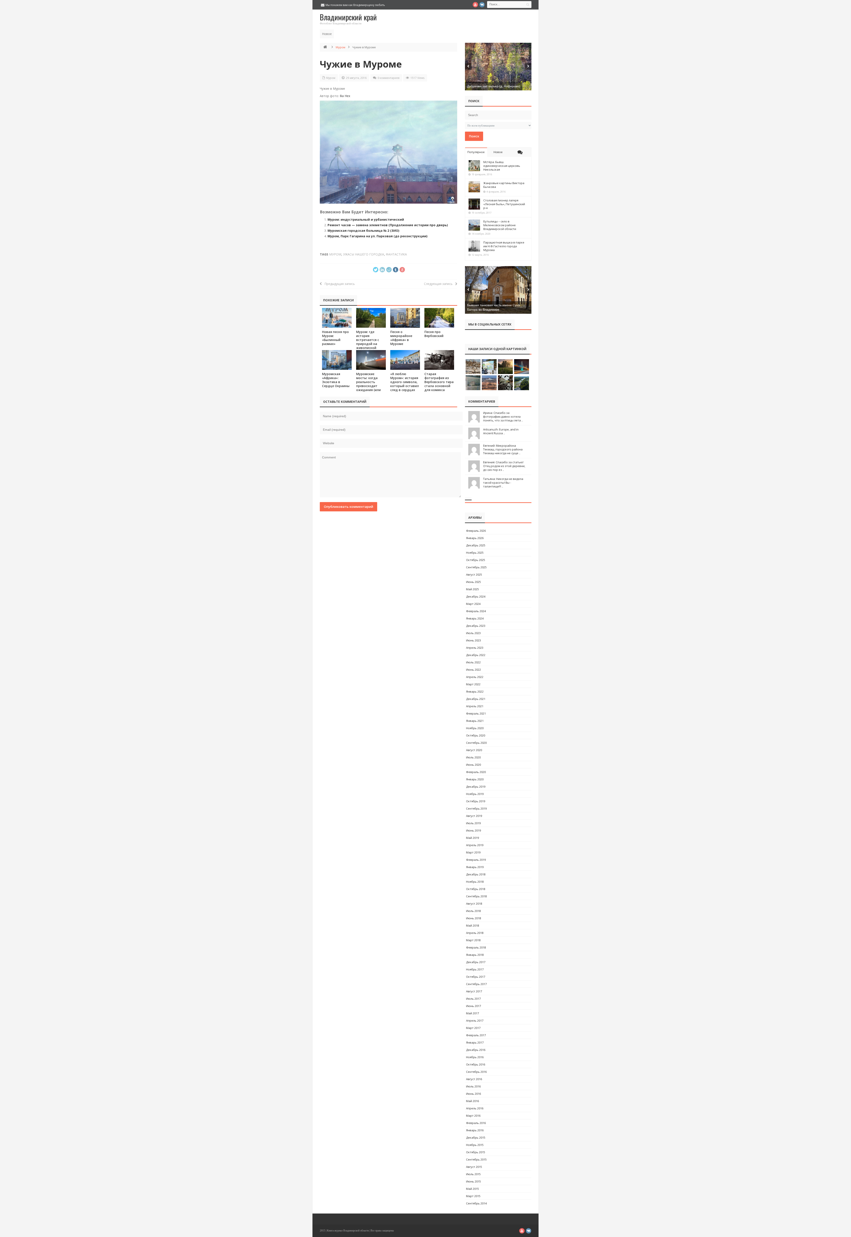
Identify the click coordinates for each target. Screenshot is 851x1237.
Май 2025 (472, 589)
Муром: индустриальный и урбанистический (366, 219)
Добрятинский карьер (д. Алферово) (493, 86)
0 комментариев (388, 78)
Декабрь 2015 (475, 1138)
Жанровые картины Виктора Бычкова (503, 185)
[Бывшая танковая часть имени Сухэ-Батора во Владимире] (498, 290)
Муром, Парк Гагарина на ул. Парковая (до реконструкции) (377, 236)
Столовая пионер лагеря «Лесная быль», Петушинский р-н (504, 204)
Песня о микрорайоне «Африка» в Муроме (401, 338)
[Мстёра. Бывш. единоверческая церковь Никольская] (474, 165)
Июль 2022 (473, 662)
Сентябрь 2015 (476, 1159)
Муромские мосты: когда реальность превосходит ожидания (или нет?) (368, 384)
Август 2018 (474, 904)
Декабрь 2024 (475, 596)
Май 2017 (472, 1013)
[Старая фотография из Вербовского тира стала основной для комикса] (439, 360)
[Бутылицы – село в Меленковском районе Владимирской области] (474, 225)
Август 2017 (474, 991)
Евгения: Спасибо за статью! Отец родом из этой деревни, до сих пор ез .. (504, 466)
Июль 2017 (473, 999)
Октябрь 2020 (475, 735)
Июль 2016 (473, 1086)
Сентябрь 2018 (476, 896)
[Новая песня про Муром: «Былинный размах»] (337, 318)
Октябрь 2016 (475, 1064)
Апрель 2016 (474, 1108)
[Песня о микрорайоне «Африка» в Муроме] (405, 318)
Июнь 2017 (473, 1006)
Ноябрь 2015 (475, 1145)
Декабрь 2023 (475, 626)
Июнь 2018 (473, 918)
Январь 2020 (475, 779)
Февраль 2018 (476, 947)
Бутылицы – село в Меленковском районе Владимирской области (499, 225)
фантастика (396, 254)
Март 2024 (473, 604)
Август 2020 (474, 750)
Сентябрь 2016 (476, 1072)
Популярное (476, 152)
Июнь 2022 (473, 670)
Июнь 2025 (473, 582)
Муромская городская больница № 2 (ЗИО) (363, 230)
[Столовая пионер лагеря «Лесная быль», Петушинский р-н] (474, 204)
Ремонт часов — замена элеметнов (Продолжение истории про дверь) (388, 225)
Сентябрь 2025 (476, 567)
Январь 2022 (475, 691)
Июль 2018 (473, 911)
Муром (340, 47)
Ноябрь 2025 (475, 553)
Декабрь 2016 (475, 1050)
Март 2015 (473, 1196)
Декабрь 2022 (475, 655)
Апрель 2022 (474, 677)
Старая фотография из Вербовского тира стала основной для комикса (439, 382)
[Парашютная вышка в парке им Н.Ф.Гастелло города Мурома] (474, 246)
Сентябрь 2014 (476, 1203)
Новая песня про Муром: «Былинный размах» (335, 338)
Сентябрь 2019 (476, 808)
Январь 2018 (475, 955)
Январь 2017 (475, 1042)
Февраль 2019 (476, 860)
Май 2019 (472, 838)
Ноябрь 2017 (475, 969)
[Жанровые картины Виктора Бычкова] (474, 186)
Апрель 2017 (474, 1021)
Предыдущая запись (338, 284)
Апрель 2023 (474, 648)
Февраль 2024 (476, 611)
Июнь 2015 (473, 1181)
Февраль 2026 (476, 531)
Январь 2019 (475, 867)
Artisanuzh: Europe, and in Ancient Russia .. (501, 431)
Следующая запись (439, 284)
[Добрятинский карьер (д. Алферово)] (498, 66)
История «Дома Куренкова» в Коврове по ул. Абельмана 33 (382, 34)
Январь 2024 (475, 618)
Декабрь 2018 (475, 874)
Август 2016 (474, 1079)
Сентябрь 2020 (476, 743)
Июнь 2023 (473, 640)
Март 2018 (473, 940)
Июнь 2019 (473, 830)
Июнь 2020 (473, 765)
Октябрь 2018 (475, 889)
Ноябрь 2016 (475, 1057)
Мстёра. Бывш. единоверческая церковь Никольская (501, 165)
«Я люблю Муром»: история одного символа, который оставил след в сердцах (404, 382)
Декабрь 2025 (475, 545)
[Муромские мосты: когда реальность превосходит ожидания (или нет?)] (371, 360)
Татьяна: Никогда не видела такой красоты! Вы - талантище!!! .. (503, 482)
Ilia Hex (345, 96)
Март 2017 (473, 1028)
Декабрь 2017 (475, 962)
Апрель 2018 (474, 933)
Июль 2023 (473, 633)
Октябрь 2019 (475, 801)
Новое (498, 152)
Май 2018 (472, 925)
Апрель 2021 (474, 706)
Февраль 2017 (476, 1035)
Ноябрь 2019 (475, 794)
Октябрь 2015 (475, 1152)
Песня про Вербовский (433, 334)
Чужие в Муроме (361, 64)
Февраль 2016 (476, 1123)
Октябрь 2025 (475, 560)
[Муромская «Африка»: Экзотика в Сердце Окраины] (337, 360)
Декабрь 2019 (475, 787)
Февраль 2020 (476, 772)
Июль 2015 (473, 1174)
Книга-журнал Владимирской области (348, 1230)
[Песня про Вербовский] (439, 318)
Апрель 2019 (474, 845)
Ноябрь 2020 (475, 728)
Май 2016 (472, 1101)
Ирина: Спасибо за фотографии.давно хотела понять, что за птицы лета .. (503, 416)
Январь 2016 (475, 1130)
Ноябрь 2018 (475, 882)
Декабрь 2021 (475, 699)
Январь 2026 (475, 538)
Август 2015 (474, 1167)
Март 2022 (473, 684)
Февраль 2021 (476, 713)
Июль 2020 (473, 757)
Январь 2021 (475, 721)
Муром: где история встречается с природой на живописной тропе (367, 342)
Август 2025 (474, 575)
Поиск (474, 136)
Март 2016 (473, 1116)
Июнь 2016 (473, 1094)
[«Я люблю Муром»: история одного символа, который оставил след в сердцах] (405, 360)
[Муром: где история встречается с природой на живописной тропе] (371, 318)
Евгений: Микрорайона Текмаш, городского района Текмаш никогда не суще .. (503, 449)
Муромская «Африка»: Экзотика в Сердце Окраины (335, 380)
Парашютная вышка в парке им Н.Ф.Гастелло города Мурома (503, 246)
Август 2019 (474, 816)
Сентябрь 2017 (476, 984)
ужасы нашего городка (363, 254)
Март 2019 (473, 852)
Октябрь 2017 (475, 977)
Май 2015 (472, 1189)
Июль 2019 (473, 823)
